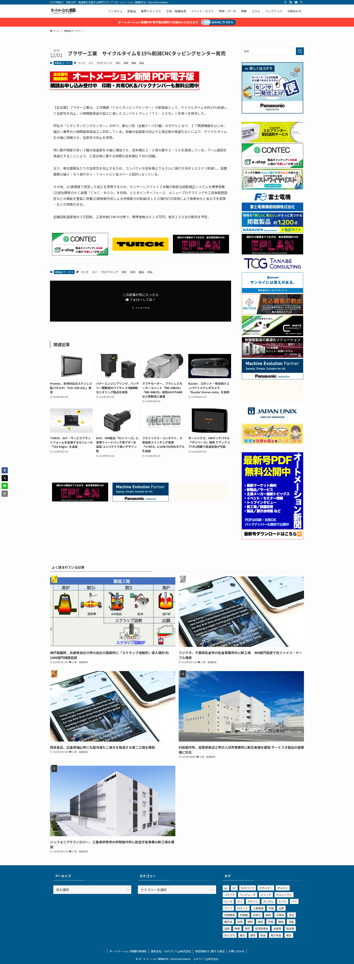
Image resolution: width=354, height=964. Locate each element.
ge (226, 888)
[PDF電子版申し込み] (124, 88)
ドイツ (283, 901)
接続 (250, 922)
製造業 (290, 928)
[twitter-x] (285, 2)
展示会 (228, 922)
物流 (247, 928)
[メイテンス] (272, 313)
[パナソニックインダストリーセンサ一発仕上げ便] (272, 112)
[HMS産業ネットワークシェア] (201, 500)
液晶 (291, 922)
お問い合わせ (237, 951)
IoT (234, 888)
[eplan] (201, 252)
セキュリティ (284, 895)
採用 (126, 63)
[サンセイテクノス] (272, 292)
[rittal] (272, 356)
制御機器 (229, 915)
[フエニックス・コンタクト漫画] (272, 188)
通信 (252, 935)
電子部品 (276, 935)
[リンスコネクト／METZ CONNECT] (272, 335)
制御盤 (244, 915)
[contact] (296, 2)
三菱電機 (258, 908)
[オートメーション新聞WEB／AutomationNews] (63, 11)
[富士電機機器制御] (272, 210)
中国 (271, 908)
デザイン (252, 901)
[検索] (301, 2)
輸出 (242, 935)
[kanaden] (272, 231)
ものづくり (247, 888)
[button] (5, 470)
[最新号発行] (272, 538)
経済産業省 (261, 928)
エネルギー (265, 888)
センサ (81, 63)
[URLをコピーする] (5, 494)
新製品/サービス (63, 63)
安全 (291, 915)
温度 (227, 928)
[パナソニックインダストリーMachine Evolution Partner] (140, 500)
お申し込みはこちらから (218, 22)
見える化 (229, 935)
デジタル (268, 901)
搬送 (260, 922)
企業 (281, 908)
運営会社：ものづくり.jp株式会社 (171, 951)
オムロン (282, 888)
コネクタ (229, 895)
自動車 (277, 928)
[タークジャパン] (140, 249)
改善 (270, 922)
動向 (268, 915)
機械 (134, 63)
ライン (228, 908)
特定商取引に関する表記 (210, 951)
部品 (141, 63)
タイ (91, 63)
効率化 (257, 915)
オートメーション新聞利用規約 (128, 951)
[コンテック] (80, 254)
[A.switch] (272, 141)
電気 (289, 935)
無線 (237, 928)
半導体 (280, 915)
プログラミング (104, 63)
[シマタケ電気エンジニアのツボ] (272, 443)
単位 (118, 63)
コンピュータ (248, 895)
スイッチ (266, 895)
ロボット (242, 908)
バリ (294, 901)
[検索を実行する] (300, 51)
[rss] (290, 2)
